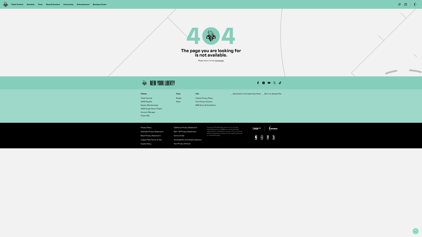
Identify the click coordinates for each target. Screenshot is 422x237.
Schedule (31, 4)
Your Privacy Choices (204, 102)
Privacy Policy (146, 127)
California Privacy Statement (185, 127)
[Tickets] (399, 4)
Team (40, 4)
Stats (178, 102)
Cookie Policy (146, 144)
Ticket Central (17, 4)
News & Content (53, 4)
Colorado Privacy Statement (152, 131)
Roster (178, 98)
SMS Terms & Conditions (206, 105)
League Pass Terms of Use (151, 140)
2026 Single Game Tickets (151, 109)
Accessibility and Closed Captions (188, 140)
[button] (416, 231)
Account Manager (148, 112)
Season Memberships (149, 105)
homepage (219, 60)
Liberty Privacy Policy (204, 98)
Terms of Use (179, 136)
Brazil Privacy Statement (151, 136)
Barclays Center (99, 4)
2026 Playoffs (146, 102)
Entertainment (83, 4)
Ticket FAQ (145, 116)
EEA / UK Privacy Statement (185, 131)
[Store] (406, 4)
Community (68, 4)
